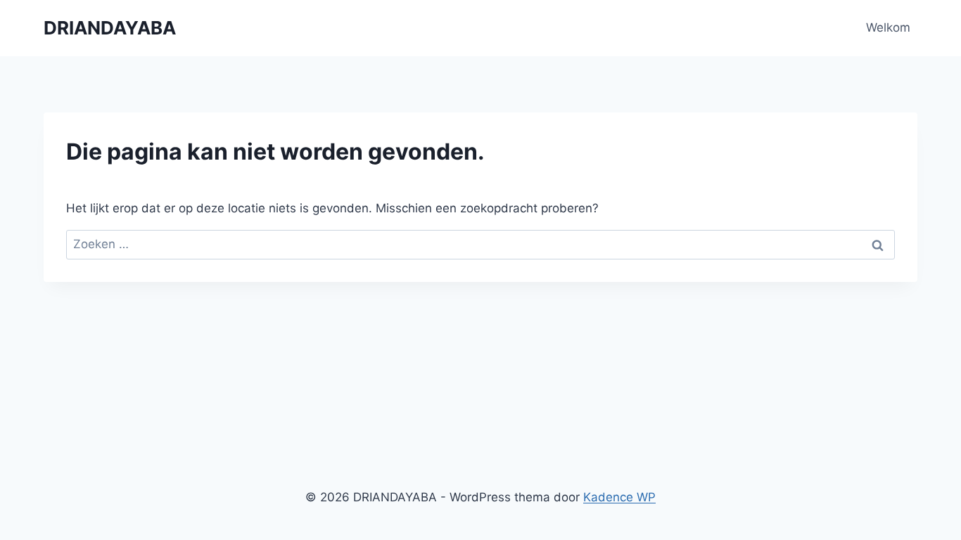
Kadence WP (619, 497)
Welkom (888, 27)
